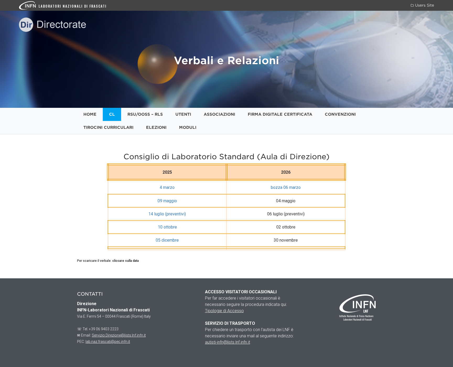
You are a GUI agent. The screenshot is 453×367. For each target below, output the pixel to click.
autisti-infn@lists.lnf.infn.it (227, 342)
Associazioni (219, 114)
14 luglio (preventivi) (167, 213)
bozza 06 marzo (286, 187)
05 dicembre (167, 240)
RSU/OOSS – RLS (145, 114)
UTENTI (183, 114)
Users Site (424, 5)
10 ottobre (167, 227)
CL (112, 114)
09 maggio (167, 200)
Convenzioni (340, 114)
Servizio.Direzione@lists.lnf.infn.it (119, 335)
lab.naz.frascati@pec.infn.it (107, 341)
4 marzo (167, 187)
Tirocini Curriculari (108, 127)
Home (89, 114)
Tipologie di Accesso (224, 310)
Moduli (187, 127)
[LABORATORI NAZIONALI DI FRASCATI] (29, 5)
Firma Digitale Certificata (280, 114)
